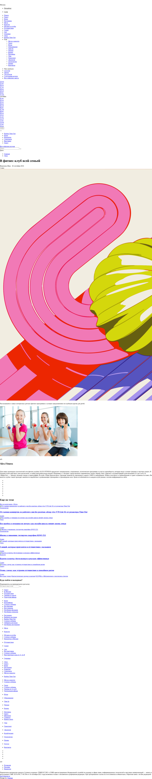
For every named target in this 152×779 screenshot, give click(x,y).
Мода (6, 23)
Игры (10, 45)
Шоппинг (7, 715)
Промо (10, 63)
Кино (6, 19)
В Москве (7, 592)
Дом (9, 56)
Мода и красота (13, 41)
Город (6, 17)
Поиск (6, 15)
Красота (7, 24)
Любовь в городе (10, 595)
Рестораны (8, 21)
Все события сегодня (7, 146)
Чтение (10, 50)
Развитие (7, 669)
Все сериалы (8, 608)
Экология (11, 60)
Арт (5, 32)
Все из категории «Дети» (9, 504)
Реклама (7, 767)
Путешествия (9, 28)
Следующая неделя (11, 76)
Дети (6, 36)
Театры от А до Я (10, 689)
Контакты (11, 65)
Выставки (7, 141)
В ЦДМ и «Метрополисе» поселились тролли (52, 576)
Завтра (6, 72)
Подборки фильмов (11, 610)
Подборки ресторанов (12, 624)
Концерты (7, 137)
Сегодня (7, 71)
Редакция (7, 765)
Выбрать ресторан (10, 617)
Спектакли (8, 139)
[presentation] (1, 128)
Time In (10, 49)
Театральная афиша (11, 691)
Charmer (10, 778)
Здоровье (7, 34)
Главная (7, 154)
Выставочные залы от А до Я (14, 655)
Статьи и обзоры (10, 604)
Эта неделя (8, 74)
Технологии (12, 62)
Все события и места (11, 78)
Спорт (6, 30)
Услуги (6, 744)
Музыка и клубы (10, 26)
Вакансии (7, 769)
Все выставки (9, 651)
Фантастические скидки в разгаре (23, 576)
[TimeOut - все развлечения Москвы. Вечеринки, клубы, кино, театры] (4, 3)
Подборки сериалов (11, 612)
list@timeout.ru (5, 776)
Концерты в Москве (11, 639)
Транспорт (12, 58)
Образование (12, 47)
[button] (1, 130)
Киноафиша (8, 602)
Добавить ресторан (11, 623)
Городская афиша (10, 597)
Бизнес (10, 52)
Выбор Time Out (10, 37)
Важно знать (8, 719)
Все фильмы (8, 606)
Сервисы (7, 717)
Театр (10, 43)
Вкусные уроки (5, 576)
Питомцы (11, 54)
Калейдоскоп (8, 733)
